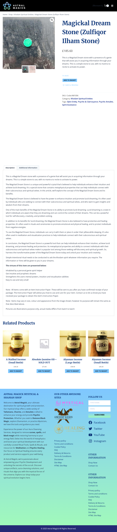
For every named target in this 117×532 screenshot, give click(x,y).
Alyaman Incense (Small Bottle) (101, 361)
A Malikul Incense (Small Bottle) (16, 361)
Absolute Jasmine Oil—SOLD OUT (44, 361)
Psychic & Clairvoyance (88, 101)
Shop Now (92, 462)
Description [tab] (10, 168)
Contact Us (93, 465)
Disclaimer (58, 459)
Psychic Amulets (106, 101)
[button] (52, 20)
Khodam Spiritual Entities (82, 98)
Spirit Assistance (69, 105)
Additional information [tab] (28, 168)
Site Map (58, 462)
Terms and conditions (63, 444)
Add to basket (70, 80)
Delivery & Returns (62, 453)
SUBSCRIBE (99, 415)
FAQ (56, 450)
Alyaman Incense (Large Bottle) (72, 361)
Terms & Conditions (62, 456)
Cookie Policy (60, 447)
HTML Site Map (60, 465)
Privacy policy (60, 441)
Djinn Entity (72, 101)
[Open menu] (112, 5)
